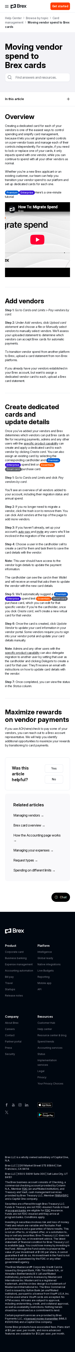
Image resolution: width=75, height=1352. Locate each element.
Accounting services (50, 1047)
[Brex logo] (18, 6)
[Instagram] (20, 1104)
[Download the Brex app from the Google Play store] (46, 1114)
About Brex (12, 1022)
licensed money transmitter (41, 1318)
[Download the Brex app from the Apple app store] (45, 1104)
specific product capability (41, 443)
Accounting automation (19, 970)
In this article (14, 99)
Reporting (44, 976)
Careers (10, 1029)
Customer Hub (46, 1022)
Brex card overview (29, 825)
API (39, 989)
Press (8, 1047)
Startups (10, 989)
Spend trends (46, 1041)
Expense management (19, 964)
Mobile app (44, 983)
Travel (9, 983)
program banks (17, 1210)
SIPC (65, 1195)
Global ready (45, 958)
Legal (41, 1071)
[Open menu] (7, 6)
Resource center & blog (52, 1035)
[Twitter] (6, 1112)
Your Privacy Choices (50, 1083)
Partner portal (13, 1041)
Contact (10, 1035)
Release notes (14, 995)
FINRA (58, 1195)
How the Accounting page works (36, 837)
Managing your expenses (33, 850)
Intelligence (45, 951)
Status (41, 1054)
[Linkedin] (26, 1104)
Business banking (16, 958)
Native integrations (49, 964)
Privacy (42, 1077)
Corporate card (14, 951)
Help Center (13, 18)
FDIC (25, 1188)
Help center (45, 1029)
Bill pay (9, 976)
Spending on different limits (34, 870)
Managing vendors (28, 815)
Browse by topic (37, 18)
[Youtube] (13, 1104)
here (21, 1245)
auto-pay (24, 531)
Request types (25, 860)
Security (10, 1054)
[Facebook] (6, 1104)
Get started (60, 6)
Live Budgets (46, 970)
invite (40, 531)
